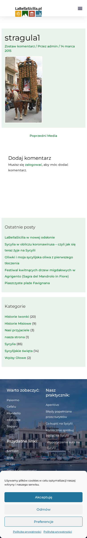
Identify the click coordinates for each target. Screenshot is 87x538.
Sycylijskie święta (19, 351)
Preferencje (43, 522)
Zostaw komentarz (20, 46)
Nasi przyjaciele (17, 330)
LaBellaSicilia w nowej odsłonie (30, 237)
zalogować (33, 164)
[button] (80, 8)
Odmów (43, 509)
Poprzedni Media (43, 136)
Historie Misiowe (18, 323)
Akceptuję (43, 497)
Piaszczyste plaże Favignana (27, 283)
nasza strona (15, 337)
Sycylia (10, 344)
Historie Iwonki (17, 316)
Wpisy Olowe (15, 358)
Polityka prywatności (27, 531)
